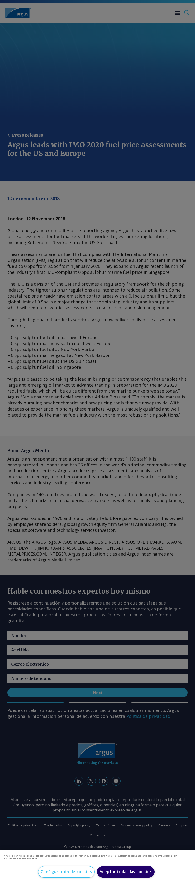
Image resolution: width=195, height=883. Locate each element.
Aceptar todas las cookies (126, 871)
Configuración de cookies (66, 871)
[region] (97, 866)
